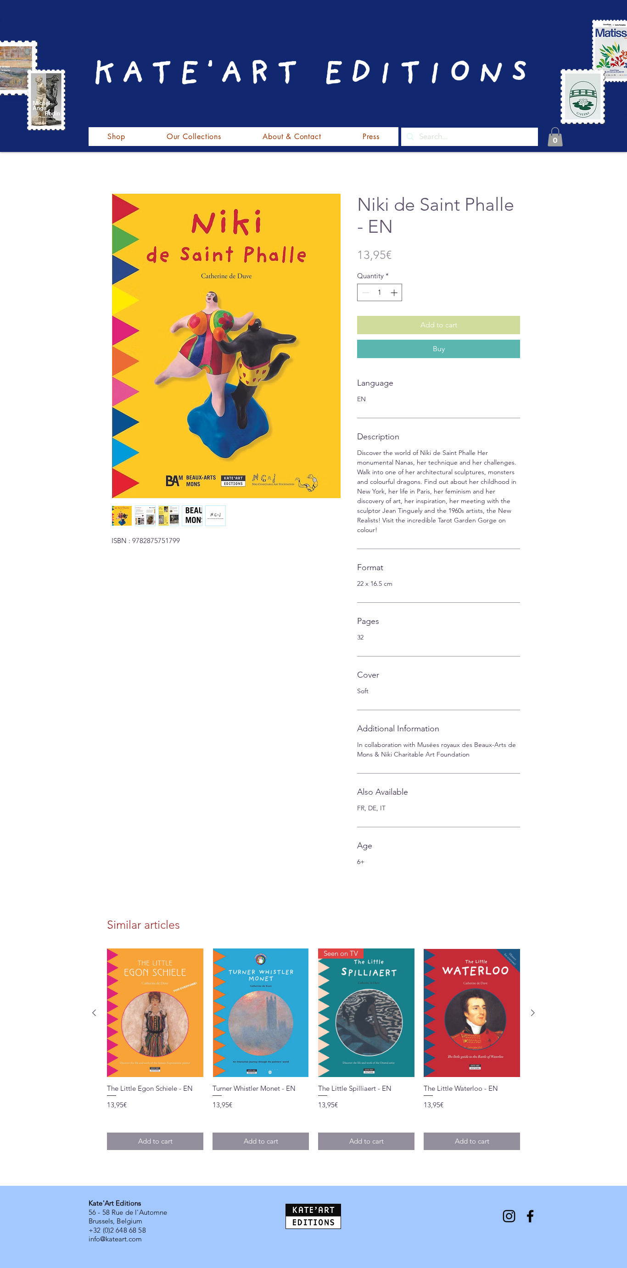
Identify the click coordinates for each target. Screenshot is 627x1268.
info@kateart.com (115, 1238)
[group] (313, 1049)
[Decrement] (364, 292)
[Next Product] (532, 1012)
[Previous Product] (94, 1012)
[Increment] (395, 292)
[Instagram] (509, 1216)
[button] (555, 136)
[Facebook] (530, 1216)
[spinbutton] (380, 292)
